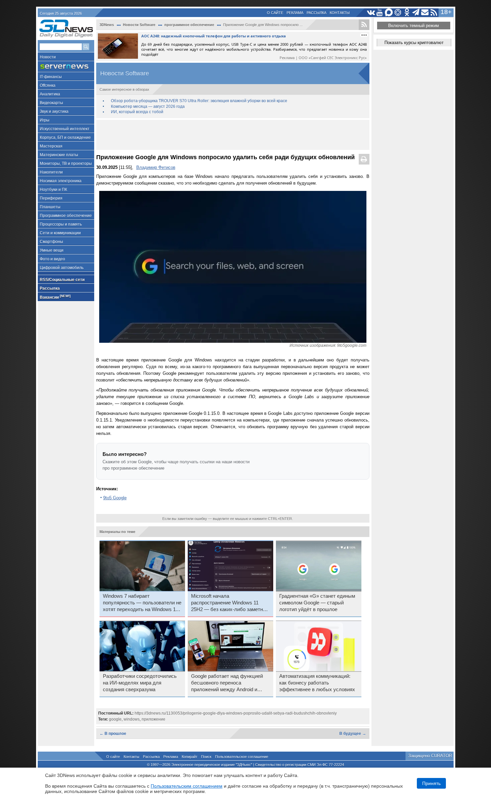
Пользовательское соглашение (241, 757)
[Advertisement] (233, 135)
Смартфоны (51, 241)
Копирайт (189, 757)
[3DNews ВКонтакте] (370, 12)
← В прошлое (113, 733)
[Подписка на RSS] (434, 12)
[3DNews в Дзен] (397, 12)
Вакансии (55, 297)
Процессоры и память (61, 224)
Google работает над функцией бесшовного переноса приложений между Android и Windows (227, 683)
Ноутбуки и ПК (53, 189)
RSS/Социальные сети (62, 279)
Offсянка (47, 85)
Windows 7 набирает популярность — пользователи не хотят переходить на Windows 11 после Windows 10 (142, 603)
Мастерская (51, 146)
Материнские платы (59, 155)
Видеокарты (51, 102)
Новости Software (139, 25)
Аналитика (50, 94)
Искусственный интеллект (65, 128)
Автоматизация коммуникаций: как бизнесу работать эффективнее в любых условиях (317, 683)
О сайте (275, 13)
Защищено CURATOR (430, 755)
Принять (431, 783)
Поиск (206, 757)
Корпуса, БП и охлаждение (65, 137)
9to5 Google (115, 497)
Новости (48, 57)
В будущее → (352, 733)
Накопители (51, 172)
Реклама (295, 13)
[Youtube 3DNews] (379, 12)
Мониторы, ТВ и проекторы (66, 163)
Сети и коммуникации (60, 233)
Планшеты (50, 207)
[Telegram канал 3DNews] (416, 12)
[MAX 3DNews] (388, 12)
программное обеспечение (189, 25)
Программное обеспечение (66, 215)
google (115, 719)
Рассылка (316, 13)
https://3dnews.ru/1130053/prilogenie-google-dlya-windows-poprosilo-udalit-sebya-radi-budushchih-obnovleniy (236, 713)
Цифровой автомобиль (62, 267)
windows (132, 719)
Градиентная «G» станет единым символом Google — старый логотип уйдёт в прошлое (317, 602)
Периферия (51, 198)
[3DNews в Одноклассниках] (407, 12)
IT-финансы (51, 76)
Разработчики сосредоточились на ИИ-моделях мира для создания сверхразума (140, 683)
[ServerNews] (66, 66)
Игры (44, 120)
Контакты (340, 13)
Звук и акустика (54, 111)
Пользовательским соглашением (186, 786)
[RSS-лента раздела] (364, 24)
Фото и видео (52, 259)
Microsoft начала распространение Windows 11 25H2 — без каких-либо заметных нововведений (230, 603)
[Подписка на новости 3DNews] (425, 12)
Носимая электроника (60, 181)
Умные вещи (51, 250)
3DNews (107, 25)
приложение (153, 719)
